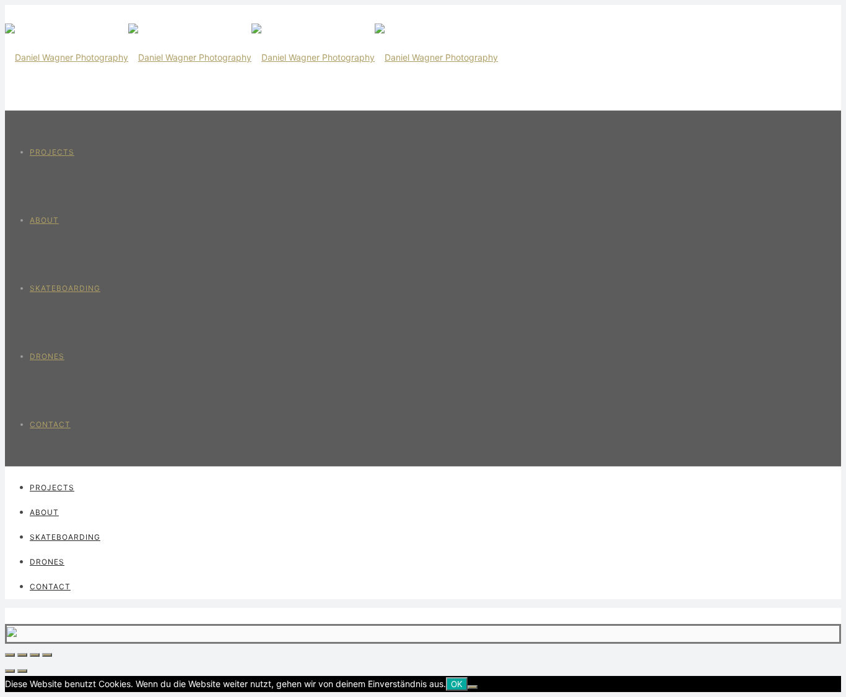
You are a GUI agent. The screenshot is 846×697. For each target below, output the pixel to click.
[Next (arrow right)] (22, 671)
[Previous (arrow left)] (10, 671)
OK (457, 684)
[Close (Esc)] (10, 655)
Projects (52, 152)
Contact (50, 424)
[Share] (22, 655)
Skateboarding (65, 288)
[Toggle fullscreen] (35, 655)
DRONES (47, 356)
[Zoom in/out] (47, 655)
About (44, 220)
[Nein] (473, 687)
